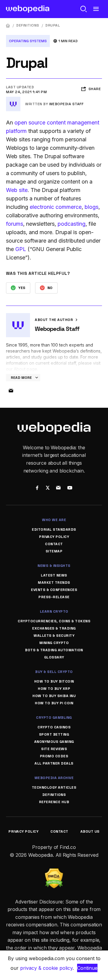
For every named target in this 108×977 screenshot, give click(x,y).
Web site (17, 190)
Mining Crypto (54, 642)
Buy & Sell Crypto (54, 671)
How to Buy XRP (54, 688)
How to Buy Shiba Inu (54, 695)
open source (29, 122)
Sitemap (54, 551)
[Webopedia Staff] (13, 99)
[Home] (8, 25)
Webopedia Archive (54, 777)
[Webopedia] (28, 9)
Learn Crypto (54, 611)
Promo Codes (54, 756)
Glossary (54, 657)
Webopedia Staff (66, 104)
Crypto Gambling (54, 717)
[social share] (37, 488)
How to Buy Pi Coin (54, 703)
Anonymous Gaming (54, 741)
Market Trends (54, 582)
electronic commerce (56, 207)
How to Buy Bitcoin (54, 681)
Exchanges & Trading (54, 628)
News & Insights (54, 565)
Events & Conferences (54, 589)
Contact (54, 544)
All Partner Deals (54, 763)
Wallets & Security (54, 635)
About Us (90, 831)
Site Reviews (54, 748)
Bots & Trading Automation (54, 650)
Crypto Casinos (54, 727)
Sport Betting (54, 734)
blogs (91, 207)
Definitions (27, 25)
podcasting (72, 224)
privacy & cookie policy (46, 968)
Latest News (54, 575)
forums (14, 224)
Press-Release (54, 597)
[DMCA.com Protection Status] (54, 872)
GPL (20, 249)
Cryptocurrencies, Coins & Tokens (54, 621)
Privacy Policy (54, 536)
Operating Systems (28, 41)
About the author (54, 319)
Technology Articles (54, 787)
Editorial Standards (54, 529)
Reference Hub (54, 802)
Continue (87, 968)
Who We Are (54, 519)
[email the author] (11, 391)
